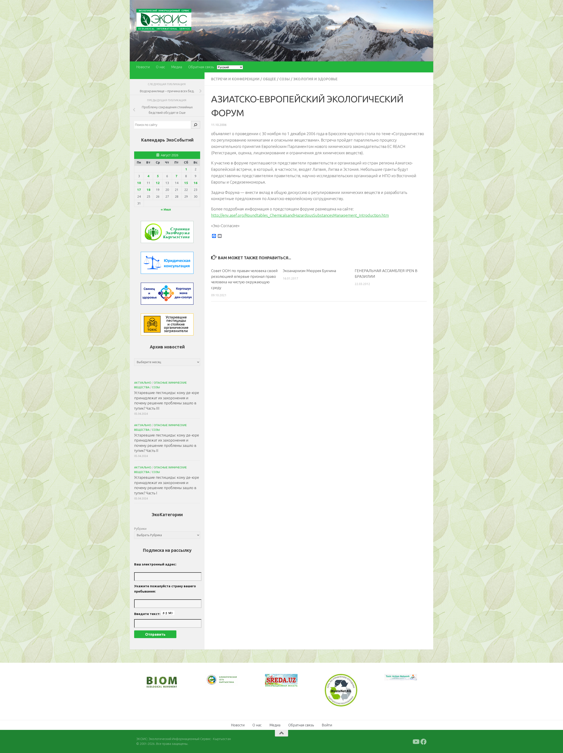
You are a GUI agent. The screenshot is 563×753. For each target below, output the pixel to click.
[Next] (229, 683)
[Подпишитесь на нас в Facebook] (423, 741)
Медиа (176, 67)
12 (158, 183)
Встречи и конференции (235, 79)
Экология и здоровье (315, 79)
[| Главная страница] (163, 20)
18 (148, 189)
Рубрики (140, 528)
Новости (143, 67)
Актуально (142, 382)
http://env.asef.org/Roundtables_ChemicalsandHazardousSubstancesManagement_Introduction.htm (300, 215)
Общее (269, 79)
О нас (160, 67)
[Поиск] (195, 125)
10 (139, 183)
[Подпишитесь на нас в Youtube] (416, 741)
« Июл (166, 209)
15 (186, 183)
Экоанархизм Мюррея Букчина (309, 271)
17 (139, 189)
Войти (327, 724)
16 (195, 183)
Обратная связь (201, 67)
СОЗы (284, 79)
